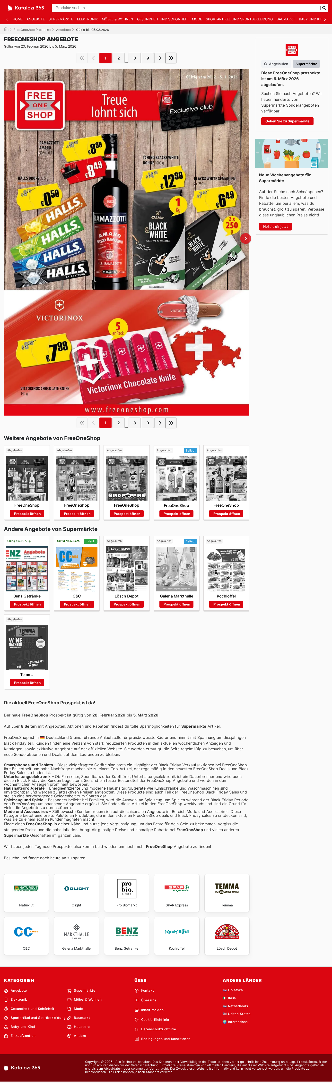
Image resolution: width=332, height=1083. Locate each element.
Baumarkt (286, 19)
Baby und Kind (312, 19)
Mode (197, 19)
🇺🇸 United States (237, 1014)
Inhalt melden (152, 1010)
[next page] (160, 58)
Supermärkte (61, 19)
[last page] (171, 58)
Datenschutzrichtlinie (158, 1029)
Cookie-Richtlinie (155, 1020)
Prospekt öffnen (27, 514)
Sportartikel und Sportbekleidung (239, 19)
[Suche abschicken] (324, 8)
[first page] (82, 58)
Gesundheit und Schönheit (162, 19)
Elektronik (87, 19)
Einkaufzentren (23, 1036)
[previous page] (93, 58)
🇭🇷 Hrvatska (233, 990)
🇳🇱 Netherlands (235, 1006)
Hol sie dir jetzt (275, 226)
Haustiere (82, 1027)
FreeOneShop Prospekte (32, 30)
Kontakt (147, 990)
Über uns (148, 1000)
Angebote (35, 19)
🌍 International (236, 1022)
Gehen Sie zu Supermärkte (287, 121)
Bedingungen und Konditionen (166, 1039)
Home (18, 19)
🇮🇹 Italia (229, 998)
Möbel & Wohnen (117, 19)
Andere (80, 1036)
